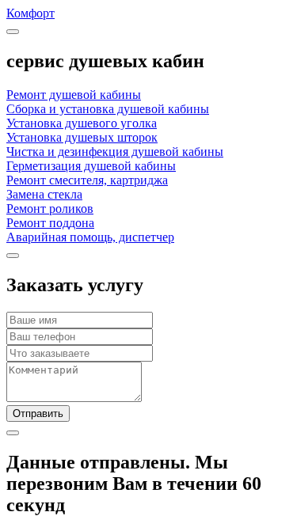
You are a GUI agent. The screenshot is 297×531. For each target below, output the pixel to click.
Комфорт (30, 13)
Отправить (38, 413)
